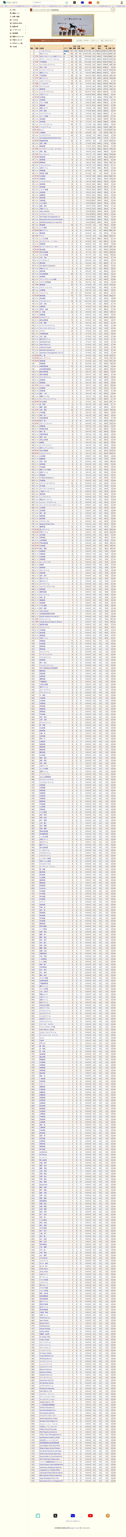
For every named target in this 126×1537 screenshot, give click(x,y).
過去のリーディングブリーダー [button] (51, 40)
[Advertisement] (73, 1497)
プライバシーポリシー (73, 1521)
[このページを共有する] (113, 10)
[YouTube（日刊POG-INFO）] (90, 2)
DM (68, 1528)
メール (75, 1528)
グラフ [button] (66, 48)
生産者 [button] (42, 48)
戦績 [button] (83, 48)
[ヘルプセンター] (98, 2)
